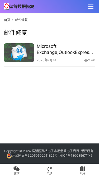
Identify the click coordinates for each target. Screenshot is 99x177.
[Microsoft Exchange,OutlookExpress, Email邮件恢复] (19, 52)
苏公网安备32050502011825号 (35, 155)
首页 (7, 20)
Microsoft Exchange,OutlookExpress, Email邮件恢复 (65, 49)
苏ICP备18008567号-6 (75, 155)
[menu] (90, 6)
